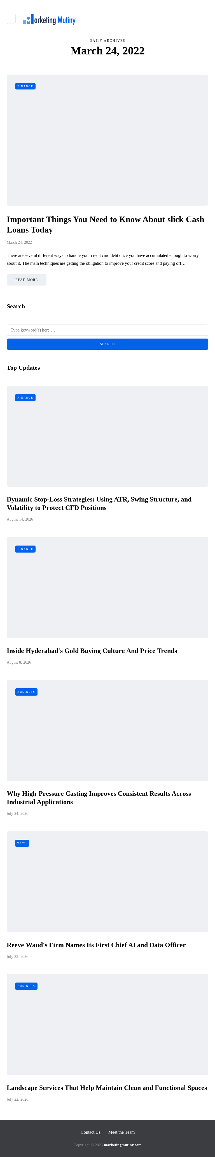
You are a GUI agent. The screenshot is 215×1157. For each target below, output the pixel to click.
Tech (22, 843)
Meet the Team (121, 1132)
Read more (26, 280)
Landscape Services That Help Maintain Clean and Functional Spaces (107, 1087)
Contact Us (91, 1132)
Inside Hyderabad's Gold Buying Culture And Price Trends (92, 650)
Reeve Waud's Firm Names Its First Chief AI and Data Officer (96, 945)
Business (26, 691)
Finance (25, 86)
